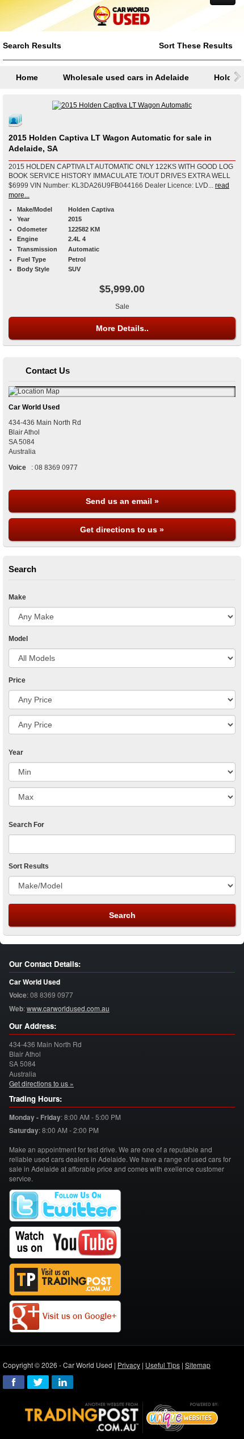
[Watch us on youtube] (65, 1243)
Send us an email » (122, 501)
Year (16, 752)
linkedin (62, 1382)
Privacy (128, 1365)
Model (18, 639)
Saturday (24, 1130)
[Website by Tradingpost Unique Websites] (122, 1416)
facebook (13, 1382)
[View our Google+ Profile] (65, 1317)
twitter (38, 1382)
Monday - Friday (35, 1117)
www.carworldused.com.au (68, 1008)
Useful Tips (162, 1365)
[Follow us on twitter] (65, 1206)
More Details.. (122, 328)
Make (17, 597)
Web (16, 1009)
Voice (18, 995)
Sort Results (29, 866)
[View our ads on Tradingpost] (65, 1280)
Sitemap (198, 1365)
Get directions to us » (122, 529)
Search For (26, 825)
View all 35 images (17, 120)
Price (17, 680)
